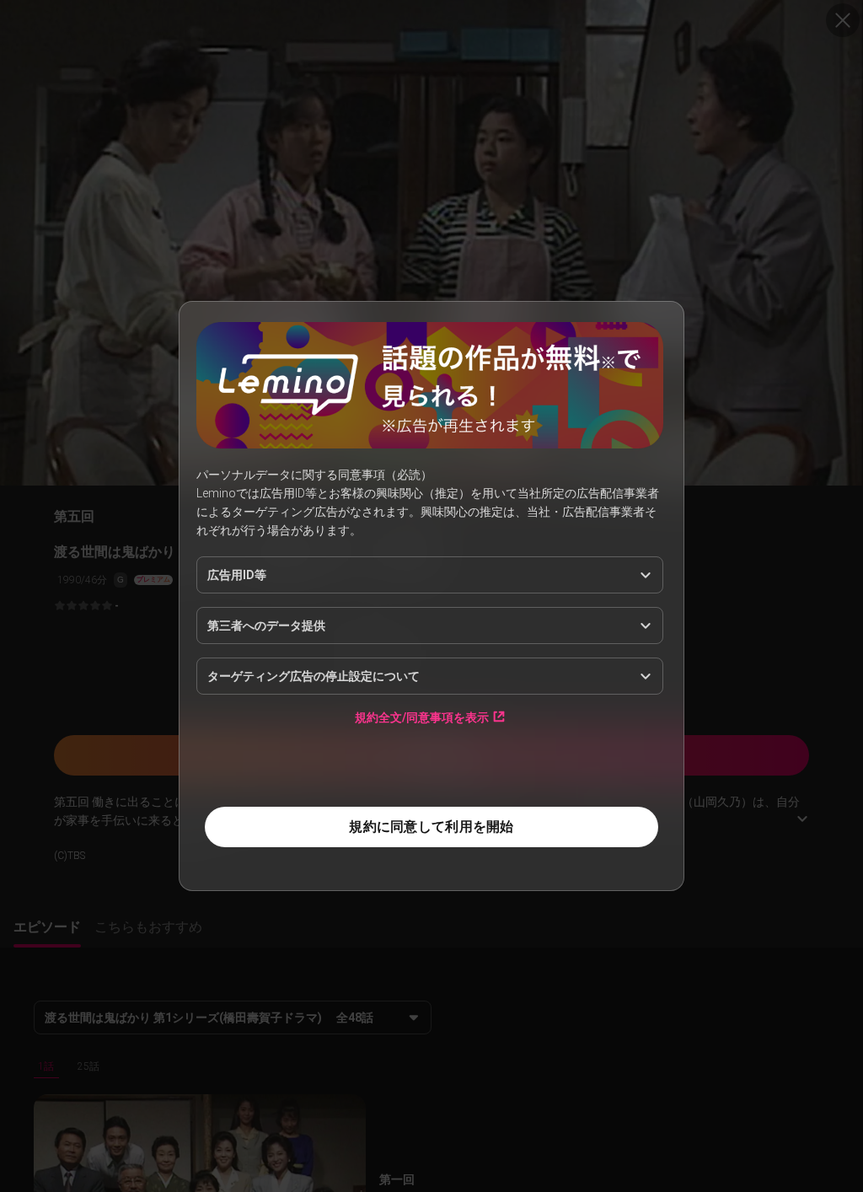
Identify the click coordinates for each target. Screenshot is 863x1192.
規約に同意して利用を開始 (431, 827)
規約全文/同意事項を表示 (422, 717)
